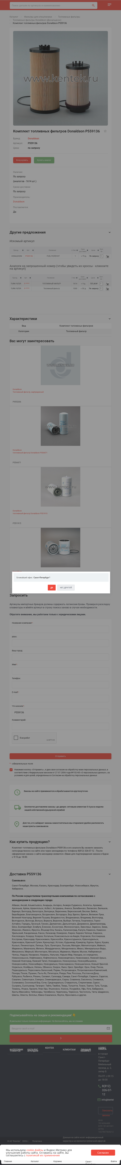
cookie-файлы (34, 1150)
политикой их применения (43, 1155)
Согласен (103, 1152)
